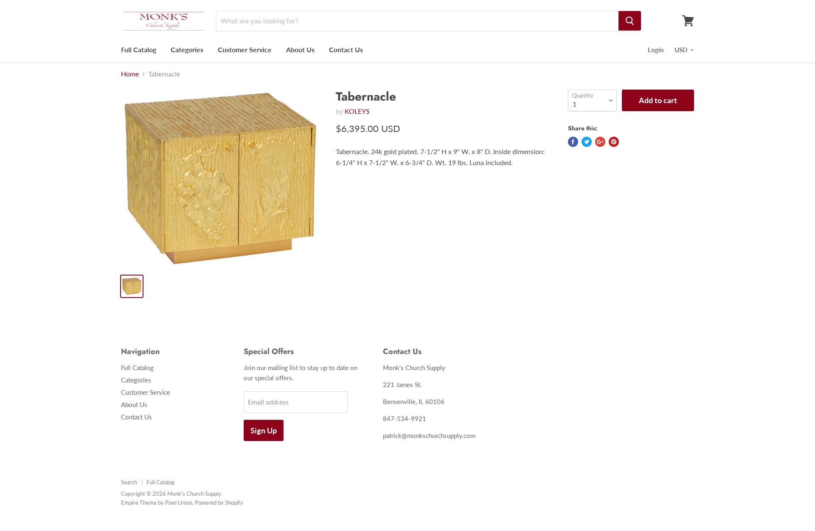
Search (129, 482)
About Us (300, 49)
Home (130, 74)
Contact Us (346, 49)
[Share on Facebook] (573, 142)
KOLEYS (357, 111)
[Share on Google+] (600, 142)
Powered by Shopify (219, 502)
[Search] (629, 21)
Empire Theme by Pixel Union (156, 502)
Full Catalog (138, 49)
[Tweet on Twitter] (587, 142)
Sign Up (263, 430)
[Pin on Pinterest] (614, 142)
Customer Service (245, 49)
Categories (187, 49)
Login (655, 49)
